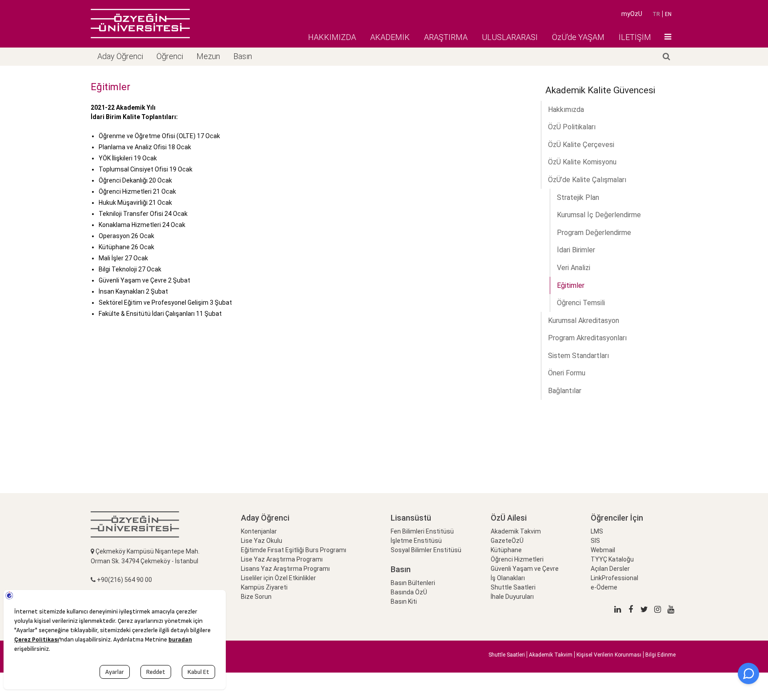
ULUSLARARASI (510, 37)
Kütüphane (506, 550)
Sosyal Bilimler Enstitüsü (426, 550)
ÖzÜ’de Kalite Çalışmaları (587, 179)
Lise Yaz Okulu (261, 540)
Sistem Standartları (578, 355)
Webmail (603, 550)
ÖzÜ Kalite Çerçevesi (581, 144)
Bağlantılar (564, 390)
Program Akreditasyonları (587, 338)
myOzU (631, 13)
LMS (597, 531)
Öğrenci (169, 56)
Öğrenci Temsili (581, 303)
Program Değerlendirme (594, 232)
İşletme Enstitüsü (416, 540)
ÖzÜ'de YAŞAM (578, 37)
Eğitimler (570, 285)
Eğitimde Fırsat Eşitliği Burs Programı (293, 550)
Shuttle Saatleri (513, 587)
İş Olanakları (508, 577)
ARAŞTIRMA (446, 37)
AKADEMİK (390, 37)
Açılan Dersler (610, 568)
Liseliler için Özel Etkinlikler (278, 577)
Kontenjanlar (259, 531)
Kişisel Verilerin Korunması (608, 655)
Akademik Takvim (516, 531)
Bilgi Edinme (660, 655)
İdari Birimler (576, 250)
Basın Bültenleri (413, 582)
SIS (595, 540)
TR (656, 14)
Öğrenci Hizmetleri (517, 559)
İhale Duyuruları (512, 596)
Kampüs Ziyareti (264, 587)
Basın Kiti (404, 601)
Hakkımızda (566, 109)
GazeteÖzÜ (507, 540)
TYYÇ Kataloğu (612, 559)
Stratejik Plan (578, 197)
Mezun (208, 56)
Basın (242, 56)
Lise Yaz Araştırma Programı (282, 559)
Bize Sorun (256, 596)
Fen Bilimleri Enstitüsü (422, 531)
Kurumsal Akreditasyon (583, 320)
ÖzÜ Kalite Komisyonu (582, 162)
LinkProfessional (614, 577)
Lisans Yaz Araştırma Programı (285, 568)
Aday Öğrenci (120, 56)
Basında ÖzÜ (409, 592)
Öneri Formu (566, 373)
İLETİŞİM (635, 37)
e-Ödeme (604, 587)
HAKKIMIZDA (332, 37)
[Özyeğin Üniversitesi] (140, 23)
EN (668, 14)
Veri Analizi (573, 267)
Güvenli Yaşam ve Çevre (525, 568)
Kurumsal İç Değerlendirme (599, 215)
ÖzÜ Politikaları (572, 127)
